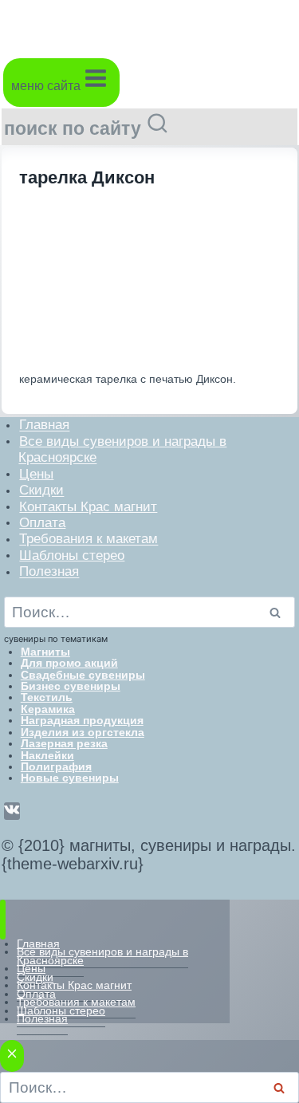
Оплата (42, 522)
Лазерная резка (64, 743)
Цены (36, 473)
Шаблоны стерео (71, 554)
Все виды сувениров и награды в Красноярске (122, 448)
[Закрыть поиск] (12, 1056)
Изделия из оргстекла (82, 732)
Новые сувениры (70, 777)
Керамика (48, 709)
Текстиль (47, 697)
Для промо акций (69, 662)
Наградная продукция (82, 720)
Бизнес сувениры (70, 686)
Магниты (45, 651)
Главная (44, 424)
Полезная (49, 571)
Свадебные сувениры (83, 674)
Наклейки (47, 755)
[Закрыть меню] (3, 919)
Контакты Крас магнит (88, 506)
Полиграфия (56, 766)
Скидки (41, 490)
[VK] (12, 811)
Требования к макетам (88, 538)
